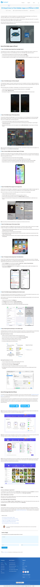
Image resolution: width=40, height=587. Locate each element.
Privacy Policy (2, 566)
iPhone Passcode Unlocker (12, 566)
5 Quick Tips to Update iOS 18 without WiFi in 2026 (9, 521)
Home (3, 552)
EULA (1, 571)
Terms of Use (2, 569)
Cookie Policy (2, 572)
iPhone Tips (32, 10)
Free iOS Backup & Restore (12, 571)
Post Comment (4, 547)
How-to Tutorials (24, 566)
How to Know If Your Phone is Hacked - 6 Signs (8, 517)
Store (34, 2)
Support (29, 2)
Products (23, 2)
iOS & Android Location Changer (13, 569)
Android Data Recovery (12, 564)
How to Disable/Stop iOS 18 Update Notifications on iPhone (10, 518)
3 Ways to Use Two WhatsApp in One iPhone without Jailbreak (10, 520)
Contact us (2, 564)
